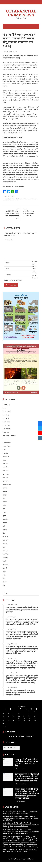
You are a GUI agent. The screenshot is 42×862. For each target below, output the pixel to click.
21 (24, 718)
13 (19, 716)
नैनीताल (5, 530)
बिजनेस (5, 533)
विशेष (4, 571)
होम (4, 585)
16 (35, 716)
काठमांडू (5, 488)
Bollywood (7, 411)
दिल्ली (4, 512)
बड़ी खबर (5, 537)
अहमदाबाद (5, 463)
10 (3, 716)
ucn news (16, 200)
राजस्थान (5, 558)
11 (8, 716)
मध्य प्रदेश (5, 540)
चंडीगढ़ (5, 502)
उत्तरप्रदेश (6, 474)
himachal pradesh (9, 436)
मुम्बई (4, 547)
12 (13, 716)
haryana (6, 432)
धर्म (4, 526)
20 (19, 718)
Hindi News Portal (21, 18)
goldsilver (6, 425)
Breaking (6, 415)
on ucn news (9, 200)
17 (3, 718)
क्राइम (4, 495)
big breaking (12, 199)
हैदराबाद (5, 582)
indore (5, 439)
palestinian (6, 446)
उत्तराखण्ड (12, 196)
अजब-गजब (6, 457)
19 (13, 718)
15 (29, 716)
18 (8, 718)
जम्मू (4, 509)
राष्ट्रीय (5, 561)
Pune (4, 450)
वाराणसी (5, 568)
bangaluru (6, 404)
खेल (4, 498)
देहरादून (5, 523)
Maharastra (7, 443)
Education (6, 422)
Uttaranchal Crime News (21, 13)
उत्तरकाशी (5, 470)
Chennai (6, 418)
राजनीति (5, 551)
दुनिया (4, 516)
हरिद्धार (4, 575)
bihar (4, 408)
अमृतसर (5, 460)
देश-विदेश (5, 519)
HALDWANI (7, 429)
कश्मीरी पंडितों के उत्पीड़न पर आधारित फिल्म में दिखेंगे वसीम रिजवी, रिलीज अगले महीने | (12, 213)
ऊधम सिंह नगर (7, 484)
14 (24, 716)
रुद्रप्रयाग (5, 564)
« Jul (4, 727)
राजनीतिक (5, 554)
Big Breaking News (21, 199)
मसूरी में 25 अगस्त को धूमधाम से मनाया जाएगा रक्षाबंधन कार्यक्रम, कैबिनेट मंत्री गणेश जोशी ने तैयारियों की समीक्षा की (20, 692)
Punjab (5, 453)
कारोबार (5, 491)
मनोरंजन (5, 544)
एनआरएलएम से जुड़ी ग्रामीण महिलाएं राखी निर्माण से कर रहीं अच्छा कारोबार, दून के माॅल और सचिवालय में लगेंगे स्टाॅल (22, 609)
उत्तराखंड (5, 477)
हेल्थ (4, 578)
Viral (22, 859)
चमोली (4, 505)
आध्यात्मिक (5, 467)
